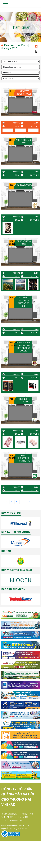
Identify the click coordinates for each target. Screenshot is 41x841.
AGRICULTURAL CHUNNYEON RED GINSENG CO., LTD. (24, 347)
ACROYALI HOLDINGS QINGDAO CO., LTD (24, 302)
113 (28, 502)
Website (16, 123)
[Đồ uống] (34, 205)
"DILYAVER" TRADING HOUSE (24, 92)
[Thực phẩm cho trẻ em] (34, 475)
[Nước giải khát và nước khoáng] (34, 261)
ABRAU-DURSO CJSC (24, 242)
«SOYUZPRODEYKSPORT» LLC (24, 186)
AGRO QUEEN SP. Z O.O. (24, 400)
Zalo (36, 123)
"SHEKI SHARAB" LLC (23, 141)
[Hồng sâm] (34, 363)
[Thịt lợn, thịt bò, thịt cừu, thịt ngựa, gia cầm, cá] (34, 419)
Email (17, 126)
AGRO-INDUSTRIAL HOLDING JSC (24, 458)
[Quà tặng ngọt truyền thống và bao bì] (34, 111)
